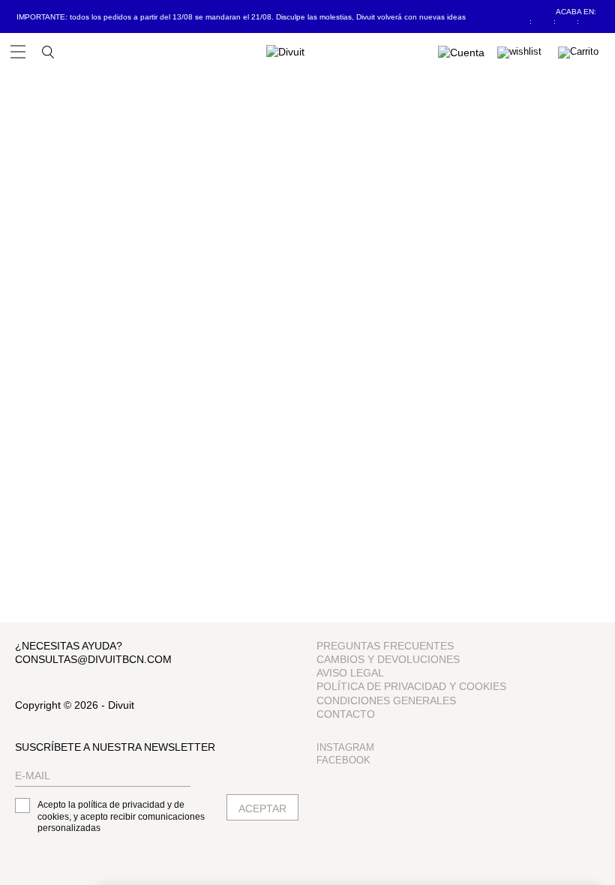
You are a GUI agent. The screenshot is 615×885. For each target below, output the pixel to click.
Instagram (345, 747)
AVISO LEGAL (350, 673)
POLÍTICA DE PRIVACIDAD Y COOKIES (411, 686)
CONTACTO (345, 714)
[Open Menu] (18, 51)
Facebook (343, 760)
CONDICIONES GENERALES (386, 700)
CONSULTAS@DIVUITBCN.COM (93, 659)
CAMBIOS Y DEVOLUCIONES (388, 659)
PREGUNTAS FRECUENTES (385, 646)
